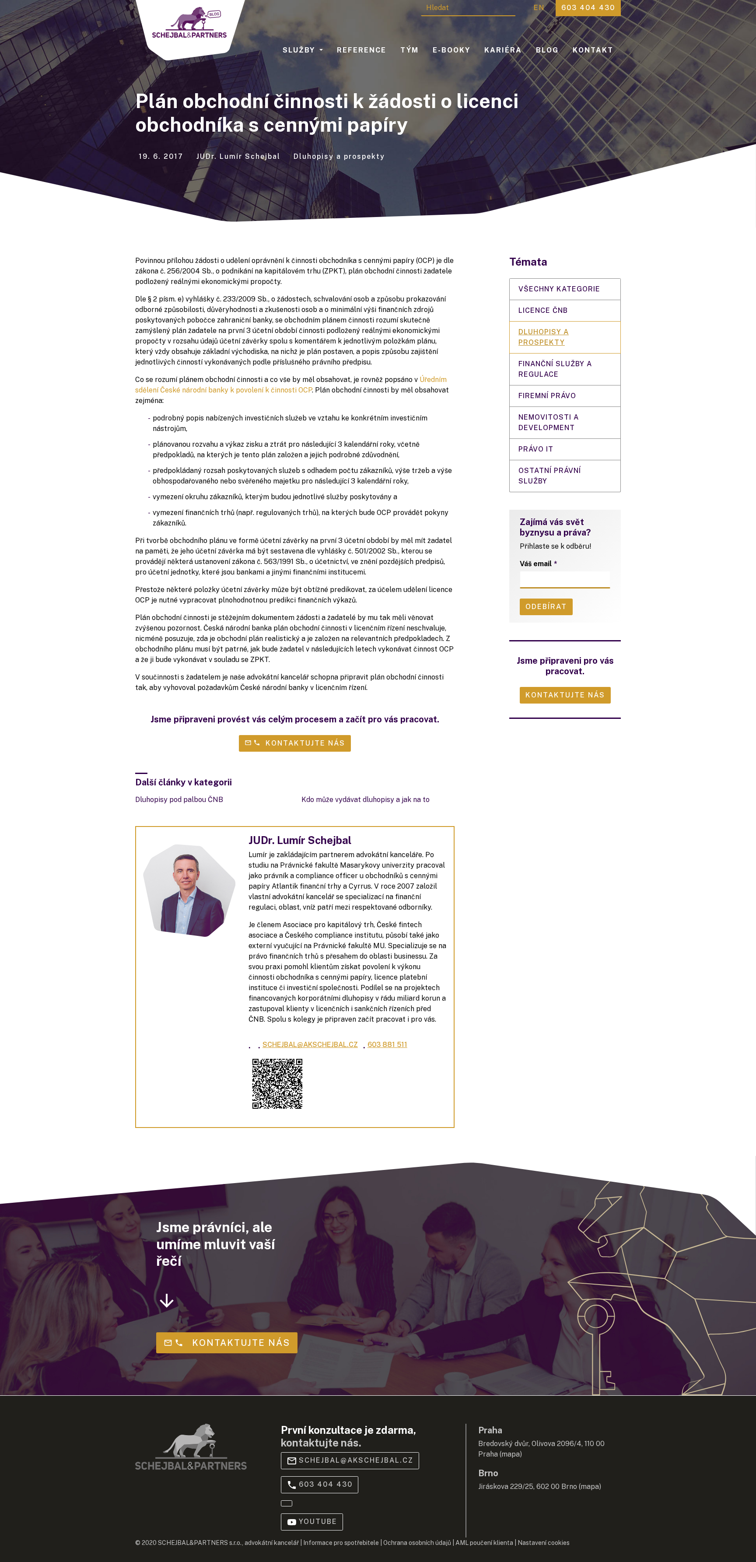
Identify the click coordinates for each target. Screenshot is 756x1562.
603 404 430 (326, 1484)
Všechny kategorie (559, 289)
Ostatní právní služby (549, 475)
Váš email (536, 564)
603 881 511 (385, 1044)
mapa (510, 1454)
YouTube (318, 1521)
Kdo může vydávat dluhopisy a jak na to (365, 799)
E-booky (451, 50)
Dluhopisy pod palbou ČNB (179, 799)
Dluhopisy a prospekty (543, 337)
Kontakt (593, 50)
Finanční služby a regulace (555, 369)
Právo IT (535, 449)
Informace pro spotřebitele (341, 1542)
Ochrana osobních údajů (417, 1542)
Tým (409, 50)
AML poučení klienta (484, 1542)
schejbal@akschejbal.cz (308, 1044)
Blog (547, 50)
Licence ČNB (543, 310)
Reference (361, 50)
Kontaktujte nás (565, 695)
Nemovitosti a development (548, 422)
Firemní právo (547, 396)
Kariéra (503, 50)
